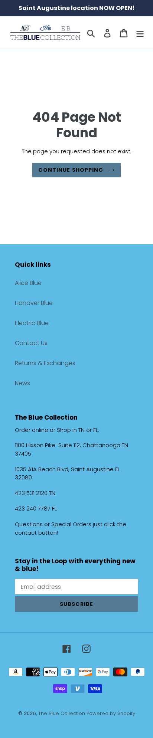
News (22, 383)
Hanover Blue (34, 303)
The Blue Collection (62, 713)
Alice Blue (28, 283)
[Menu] (140, 33)
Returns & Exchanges (45, 363)
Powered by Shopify (111, 713)
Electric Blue (32, 323)
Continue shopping (70, 170)
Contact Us (31, 343)
